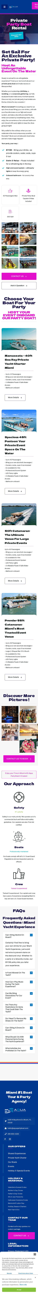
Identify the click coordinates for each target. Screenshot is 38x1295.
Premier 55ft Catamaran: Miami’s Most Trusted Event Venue (15, 628)
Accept (19, 1289)
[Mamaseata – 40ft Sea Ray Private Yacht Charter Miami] (19, 330)
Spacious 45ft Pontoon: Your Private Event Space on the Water (15, 445)
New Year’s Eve (13, 1209)
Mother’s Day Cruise (15, 1190)
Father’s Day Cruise (15, 1194)
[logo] (13, 7)
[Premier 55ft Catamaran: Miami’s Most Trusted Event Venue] (19, 594)
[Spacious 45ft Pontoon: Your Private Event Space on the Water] (19, 411)
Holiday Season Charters (17, 1206)
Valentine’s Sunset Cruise (17, 1187)
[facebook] (5, 1139)
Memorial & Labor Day (16, 1203)
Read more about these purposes (25, 1274)
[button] (35, 1254)
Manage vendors (9, 1274)
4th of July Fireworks (15, 1197)
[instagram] (10, 1139)
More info (23, 1285)
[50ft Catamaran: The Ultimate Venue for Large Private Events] (19, 505)
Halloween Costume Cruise (18, 1200)
